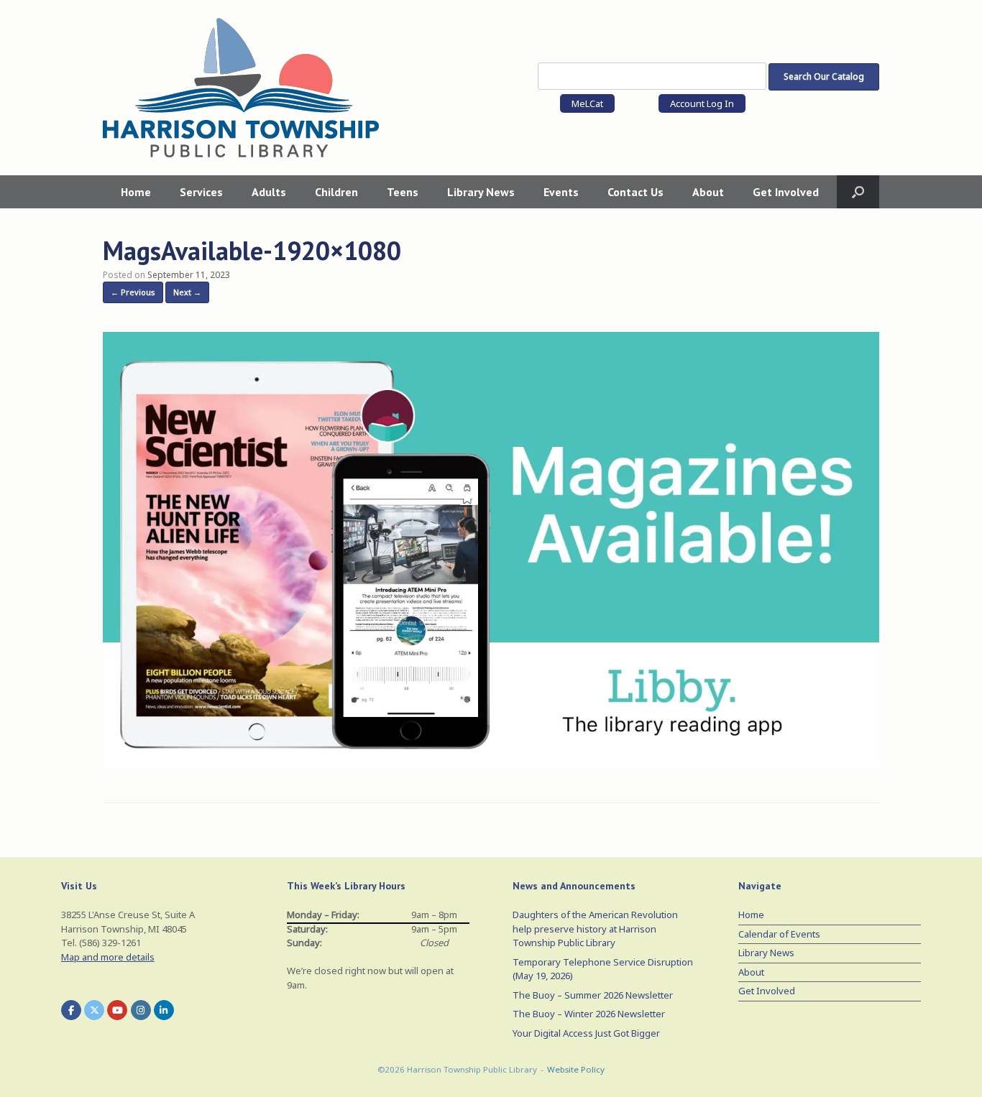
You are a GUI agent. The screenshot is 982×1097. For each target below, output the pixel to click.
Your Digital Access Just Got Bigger (586, 1033)
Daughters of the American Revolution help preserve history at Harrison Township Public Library (595, 928)
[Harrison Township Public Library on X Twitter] (94, 1010)
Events (561, 192)
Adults (269, 192)
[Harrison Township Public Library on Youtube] (117, 1010)
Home (136, 192)
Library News (481, 192)
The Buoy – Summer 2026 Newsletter (593, 995)
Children (336, 192)
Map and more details (108, 956)
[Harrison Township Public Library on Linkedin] (164, 1010)
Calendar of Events (779, 933)
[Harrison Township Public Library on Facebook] (71, 1010)
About (708, 192)
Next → (187, 292)
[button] (858, 191)
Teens (402, 192)
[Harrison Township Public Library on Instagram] (141, 1010)
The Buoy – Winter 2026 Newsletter (589, 1013)
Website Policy (576, 1069)
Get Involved (786, 192)
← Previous (133, 292)
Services (201, 192)
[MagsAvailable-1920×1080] (491, 764)
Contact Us (635, 192)
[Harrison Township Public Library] (241, 87)
